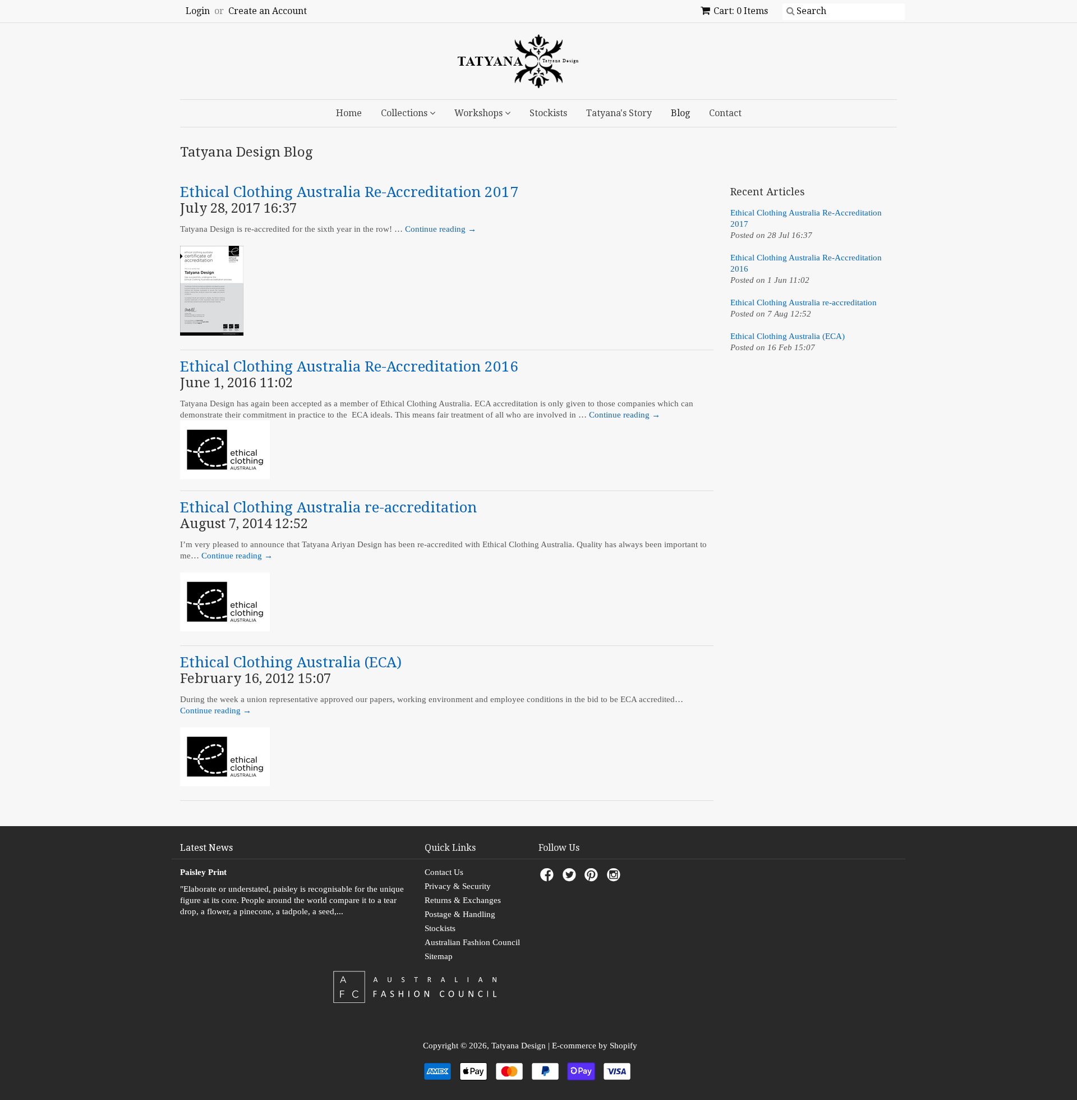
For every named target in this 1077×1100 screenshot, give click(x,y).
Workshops (479, 113)
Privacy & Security (458, 886)
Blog (680, 113)
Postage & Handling (460, 914)
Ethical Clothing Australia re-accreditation (328, 507)
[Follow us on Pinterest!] (592, 878)
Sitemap (439, 956)
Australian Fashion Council (472, 942)
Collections (405, 113)
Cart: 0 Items (741, 11)
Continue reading (440, 228)
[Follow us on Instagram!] (615, 878)
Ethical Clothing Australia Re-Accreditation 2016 (349, 366)
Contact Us (444, 872)
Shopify (623, 1045)
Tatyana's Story (619, 113)
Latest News (206, 847)
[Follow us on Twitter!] (571, 878)
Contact (725, 113)
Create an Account (267, 11)
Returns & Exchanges (463, 900)
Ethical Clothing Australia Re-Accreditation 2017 (349, 192)
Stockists (548, 113)
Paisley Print (203, 872)
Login (198, 11)
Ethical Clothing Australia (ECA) (291, 662)
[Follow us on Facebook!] (548, 878)
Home (349, 113)
